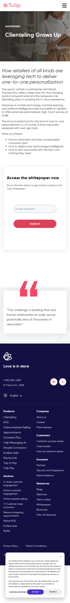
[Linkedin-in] (53, 381)
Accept (35, 592)
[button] (64, 6)
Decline (53, 592)
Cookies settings (17, 592)
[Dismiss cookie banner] (61, 557)
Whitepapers (12, 26)
